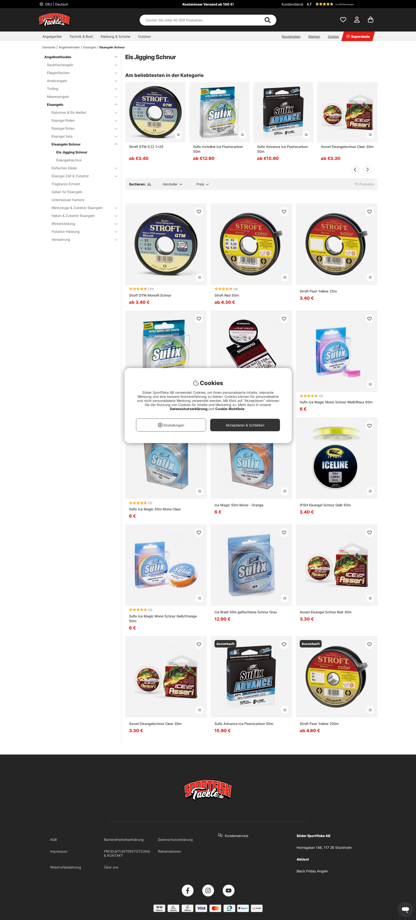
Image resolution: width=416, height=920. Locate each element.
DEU (56, 4)
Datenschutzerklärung (175, 840)
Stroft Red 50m (226, 295)
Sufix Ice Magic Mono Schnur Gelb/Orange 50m (163, 618)
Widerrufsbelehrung (65, 867)
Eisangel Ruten (63, 128)
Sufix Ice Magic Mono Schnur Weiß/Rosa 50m (336, 402)
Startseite (48, 47)
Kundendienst (292, 4)
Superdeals (360, 36)
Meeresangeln (58, 97)
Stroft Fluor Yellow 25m (318, 291)
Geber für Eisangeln (67, 192)
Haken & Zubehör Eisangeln (73, 216)
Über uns (111, 867)
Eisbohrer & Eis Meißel (69, 112)
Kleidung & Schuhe (115, 36)
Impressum (58, 851)
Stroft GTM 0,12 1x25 (146, 147)
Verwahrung (61, 239)
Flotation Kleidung (66, 231)
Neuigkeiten (291, 36)
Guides (333, 36)
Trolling (52, 89)
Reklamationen (169, 851)
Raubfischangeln (60, 65)
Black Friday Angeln (312, 871)
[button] (341, 4)
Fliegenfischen (58, 73)
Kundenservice (236, 836)
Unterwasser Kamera (68, 200)
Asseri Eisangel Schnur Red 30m (325, 612)
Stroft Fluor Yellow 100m (319, 724)
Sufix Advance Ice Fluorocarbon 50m (282, 149)
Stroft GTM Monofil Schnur (150, 295)
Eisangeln (89, 47)
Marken (314, 36)
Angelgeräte (52, 36)
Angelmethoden (69, 47)
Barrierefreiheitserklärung (124, 840)
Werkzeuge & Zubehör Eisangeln (77, 208)
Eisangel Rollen (63, 120)
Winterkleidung (63, 224)
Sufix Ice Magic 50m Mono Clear (155, 509)
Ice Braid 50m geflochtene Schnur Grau (245, 612)
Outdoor (144, 36)
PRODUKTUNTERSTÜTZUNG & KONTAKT (127, 853)
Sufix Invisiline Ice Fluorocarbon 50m (218, 149)
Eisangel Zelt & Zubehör (70, 176)
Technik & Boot (81, 36)
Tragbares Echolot (66, 184)
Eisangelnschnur (69, 160)
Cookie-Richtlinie (230, 409)
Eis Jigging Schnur (71, 152)
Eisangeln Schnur (112, 47)
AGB (53, 840)
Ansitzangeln (57, 81)
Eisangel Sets (62, 136)
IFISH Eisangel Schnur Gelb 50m (325, 505)
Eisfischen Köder (64, 168)
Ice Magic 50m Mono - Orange (238, 505)
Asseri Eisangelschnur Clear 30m (347, 147)
